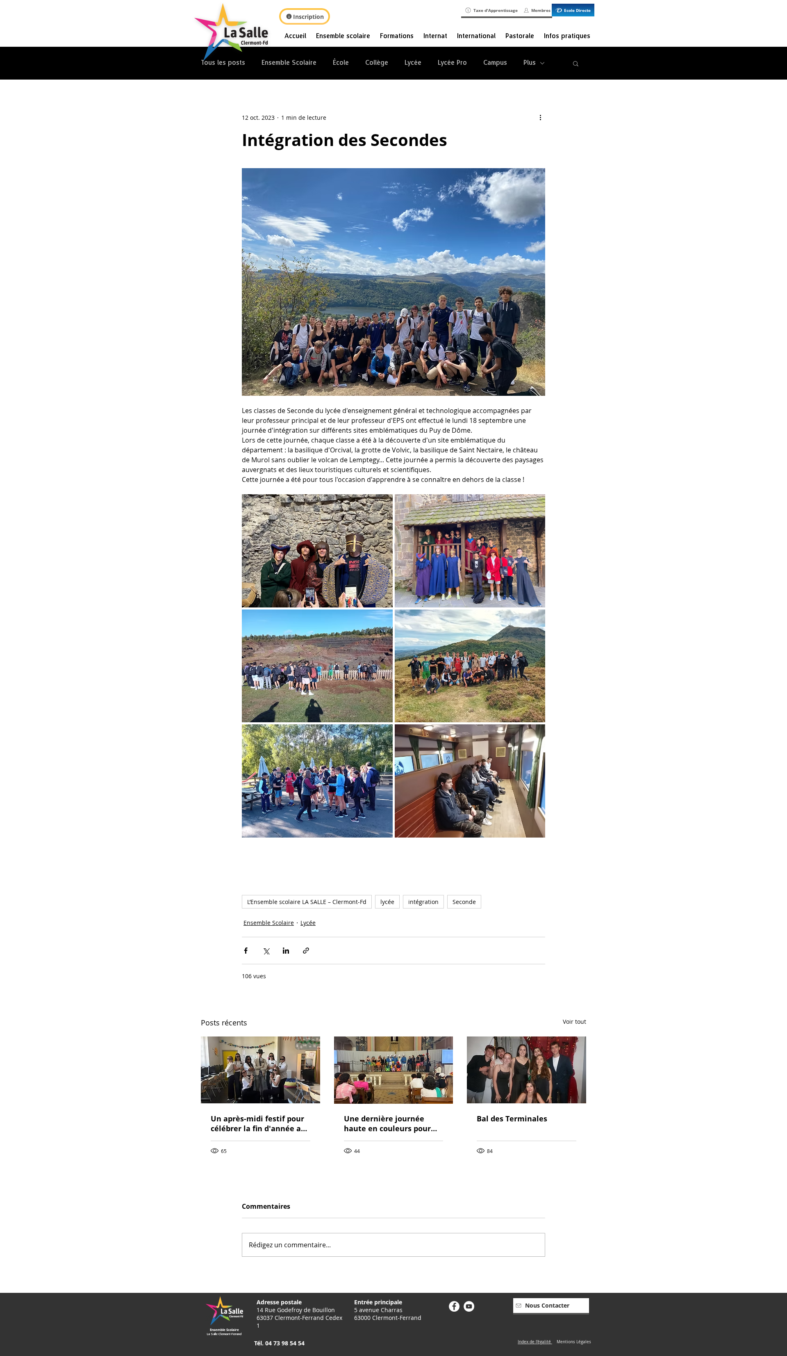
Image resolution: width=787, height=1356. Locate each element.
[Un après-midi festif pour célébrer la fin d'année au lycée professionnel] (260, 1069)
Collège (376, 63)
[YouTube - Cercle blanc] (469, 1306)
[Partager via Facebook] (246, 950)
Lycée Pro (452, 63)
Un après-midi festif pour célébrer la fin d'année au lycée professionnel (258, 1123)
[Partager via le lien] (306, 950)
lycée (387, 902)
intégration (423, 902)
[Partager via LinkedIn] (286, 950)
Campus (495, 63)
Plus (529, 63)
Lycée (413, 63)
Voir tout (574, 1021)
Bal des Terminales (512, 1118)
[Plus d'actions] (540, 117)
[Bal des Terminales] (526, 1069)
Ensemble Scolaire (289, 63)
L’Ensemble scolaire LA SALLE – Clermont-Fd (306, 902)
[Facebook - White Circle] (454, 1306)
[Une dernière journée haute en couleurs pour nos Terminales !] (393, 1070)
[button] (576, 63)
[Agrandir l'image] (317, 550)
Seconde (464, 902)
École (341, 63)
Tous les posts (223, 63)
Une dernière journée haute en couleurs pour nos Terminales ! (387, 1123)
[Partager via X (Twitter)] (266, 950)
